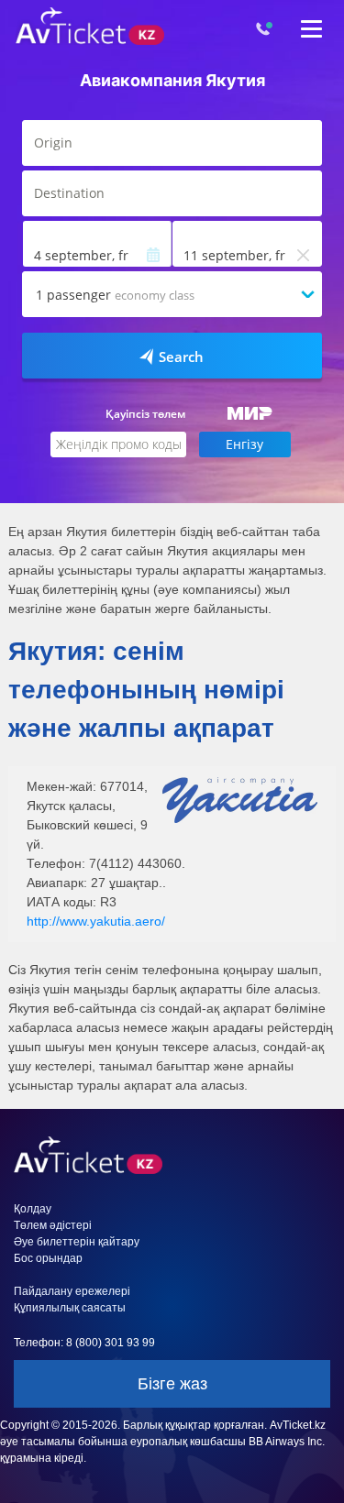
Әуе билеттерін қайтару (76, 1241)
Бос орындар (48, 1258)
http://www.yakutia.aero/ (96, 921)
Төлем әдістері (53, 1225)
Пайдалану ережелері (72, 1291)
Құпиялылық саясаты (70, 1307)
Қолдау (32, 1208)
